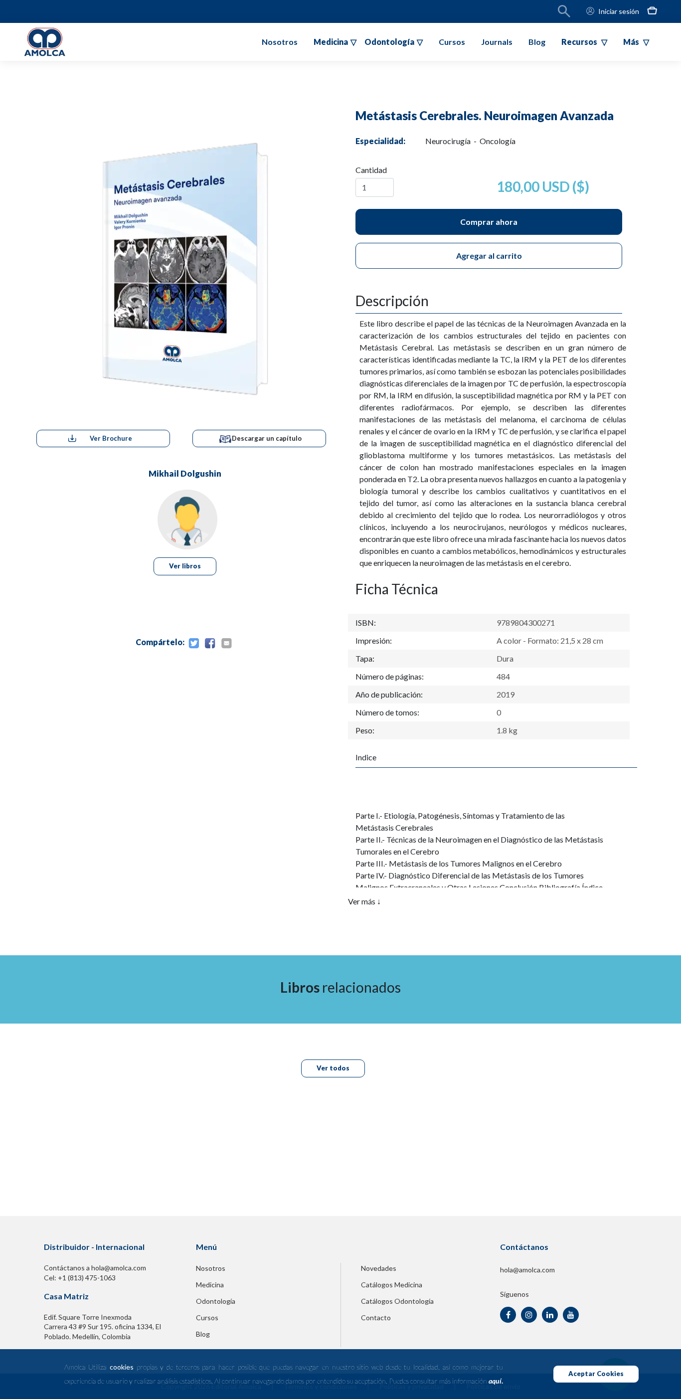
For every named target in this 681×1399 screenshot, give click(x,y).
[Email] (226, 643)
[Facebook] (209, 643)
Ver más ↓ (364, 901)
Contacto (376, 1317)
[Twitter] (193, 643)
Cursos (452, 41)
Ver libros (185, 566)
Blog (536, 41)
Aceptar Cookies (596, 1374)
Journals (496, 41)
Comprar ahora (488, 221)
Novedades (378, 1268)
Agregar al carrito (489, 255)
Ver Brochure (111, 438)
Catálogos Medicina (391, 1284)
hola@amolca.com (527, 1269)
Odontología (215, 1301)
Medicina (210, 1284)
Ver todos (333, 1068)
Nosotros (280, 41)
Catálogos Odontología (397, 1301)
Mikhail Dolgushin (185, 473)
